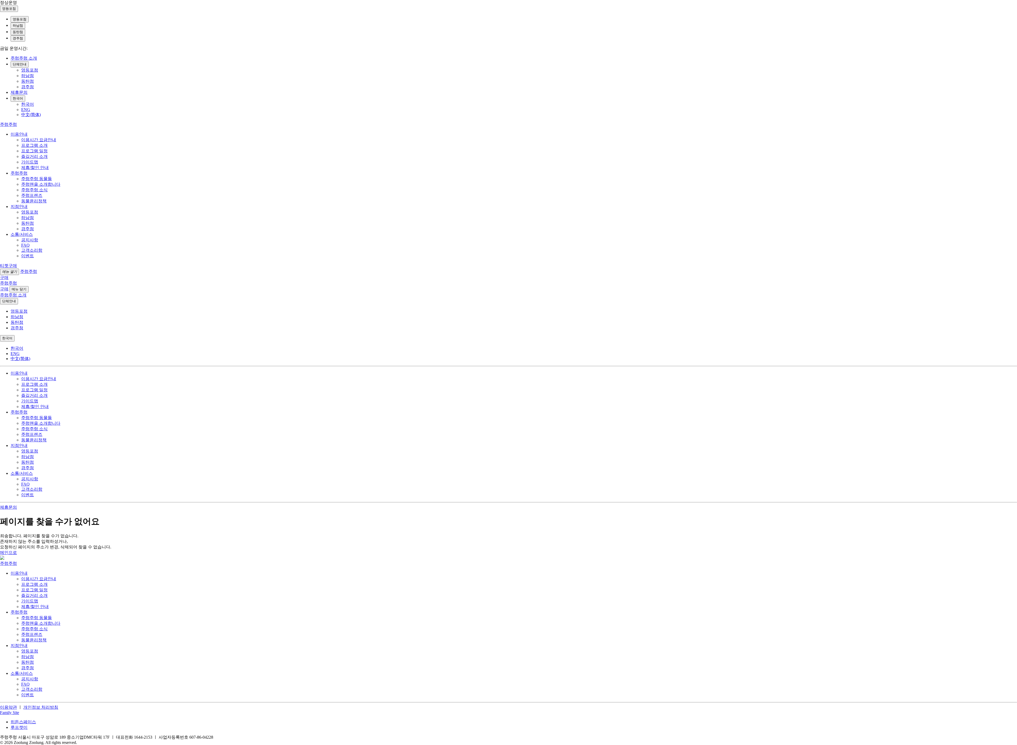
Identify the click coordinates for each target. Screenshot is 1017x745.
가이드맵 (29, 162)
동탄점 (18, 32)
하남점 (18, 26)
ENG (25, 109)
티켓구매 (8, 265)
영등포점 (19, 19)
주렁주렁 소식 (34, 190)
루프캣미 (19, 727)
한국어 (18, 98)
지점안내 (19, 206)
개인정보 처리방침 (40, 707)
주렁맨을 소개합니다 (40, 184)
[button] (9, 712)
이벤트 (27, 256)
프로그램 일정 (34, 151)
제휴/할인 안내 (35, 167)
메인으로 (8, 552)
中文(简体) (31, 114)
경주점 (18, 38)
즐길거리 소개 (34, 156)
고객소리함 (31, 250)
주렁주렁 (19, 173)
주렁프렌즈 (31, 195)
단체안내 (19, 64)
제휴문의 (19, 92)
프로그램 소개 (34, 145)
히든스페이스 (23, 722)
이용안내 (19, 134)
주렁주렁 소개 (24, 58)
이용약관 (8, 707)
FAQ (25, 245)
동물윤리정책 (34, 201)
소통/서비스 (22, 234)
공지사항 (29, 240)
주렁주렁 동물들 (36, 178)
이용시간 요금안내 (38, 140)
